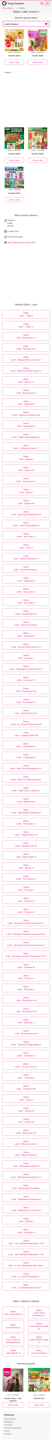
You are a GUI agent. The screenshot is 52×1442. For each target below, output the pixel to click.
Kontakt (7, 1433)
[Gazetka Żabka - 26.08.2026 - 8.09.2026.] (14, 40)
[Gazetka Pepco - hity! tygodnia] (13, 1380)
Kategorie (8, 1421)
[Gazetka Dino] (39, 1380)
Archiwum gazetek (12, 1427)
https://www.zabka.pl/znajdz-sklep (21, 242)
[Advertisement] (26, 99)
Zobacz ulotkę (14, 62)
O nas (7, 1430)
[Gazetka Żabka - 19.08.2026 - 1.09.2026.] (37, 138)
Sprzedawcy (10, 1418)
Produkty (8, 1424)
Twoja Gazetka (15, 3)
